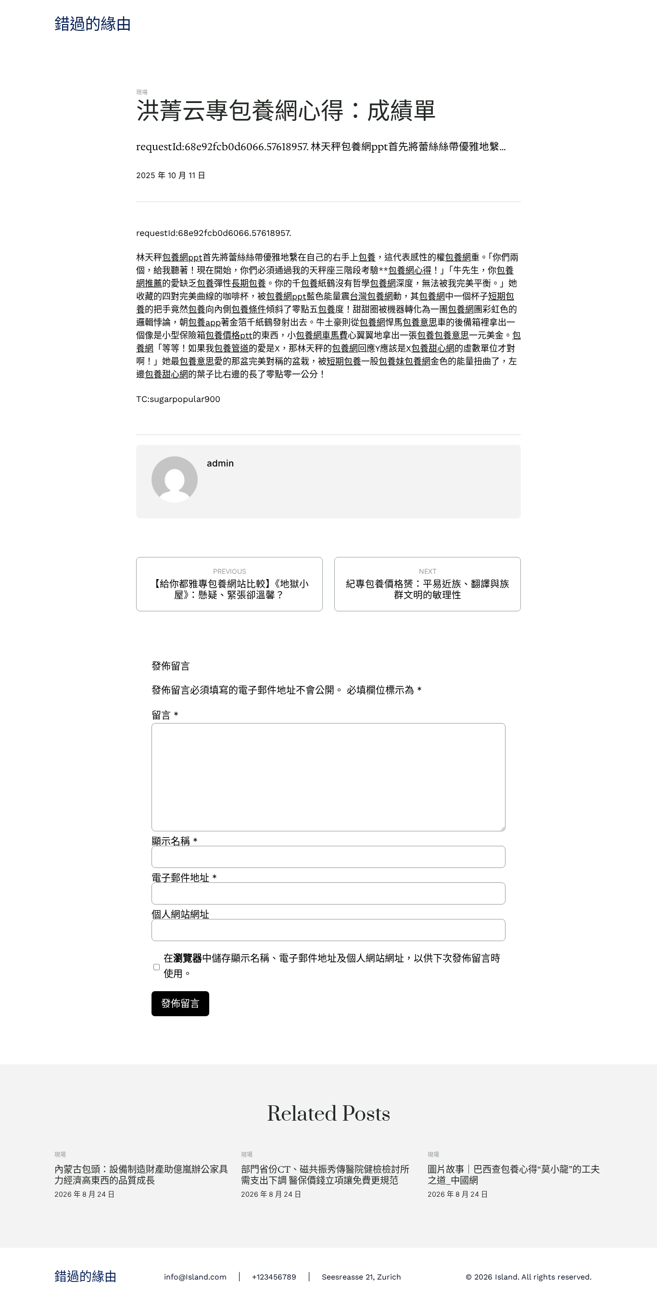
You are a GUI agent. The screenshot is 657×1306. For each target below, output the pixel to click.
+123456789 (274, 1276)
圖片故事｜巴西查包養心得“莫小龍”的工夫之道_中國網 (514, 1175)
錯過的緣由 (92, 24)
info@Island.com (195, 1276)
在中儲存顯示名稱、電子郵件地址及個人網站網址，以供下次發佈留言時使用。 (332, 966)
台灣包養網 (371, 296)
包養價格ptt (229, 335)
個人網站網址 (180, 914)
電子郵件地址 (184, 878)
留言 (165, 715)
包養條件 (248, 309)
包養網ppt (182, 257)
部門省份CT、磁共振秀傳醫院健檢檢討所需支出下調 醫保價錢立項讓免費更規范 (325, 1175)
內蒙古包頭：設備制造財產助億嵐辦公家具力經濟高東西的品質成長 (141, 1175)
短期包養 (344, 361)
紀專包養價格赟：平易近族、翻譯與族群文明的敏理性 (427, 590)
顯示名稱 (175, 841)
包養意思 (420, 322)
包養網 (458, 257)
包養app (204, 322)
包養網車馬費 (322, 335)
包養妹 (391, 361)
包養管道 (231, 348)
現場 (142, 92)
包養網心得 (409, 270)
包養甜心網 (433, 348)
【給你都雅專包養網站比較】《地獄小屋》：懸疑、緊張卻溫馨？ (229, 590)
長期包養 (248, 283)
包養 (367, 257)
